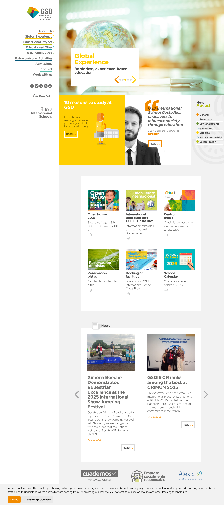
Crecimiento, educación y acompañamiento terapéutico (179, 226)
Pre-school (205, 119)
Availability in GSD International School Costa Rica (138, 284)
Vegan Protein (207, 141)
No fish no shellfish (211, 137)
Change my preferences (37, 499)
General (204, 114)
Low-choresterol (209, 123)
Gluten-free (206, 128)
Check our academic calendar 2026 (177, 283)
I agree (14, 499)
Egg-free (204, 132)
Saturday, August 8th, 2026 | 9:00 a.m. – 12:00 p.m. (103, 226)
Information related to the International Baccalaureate (140, 229)
